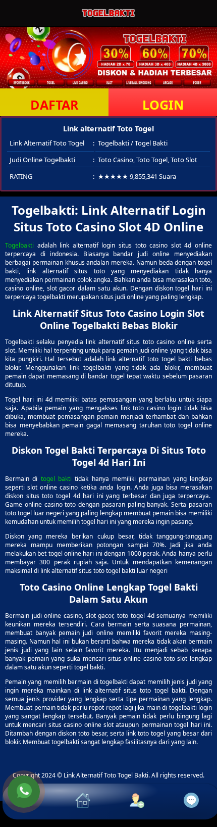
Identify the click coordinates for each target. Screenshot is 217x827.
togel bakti (56, 478)
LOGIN (163, 104)
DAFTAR (54, 104)
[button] (30, 801)
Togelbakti (19, 245)
